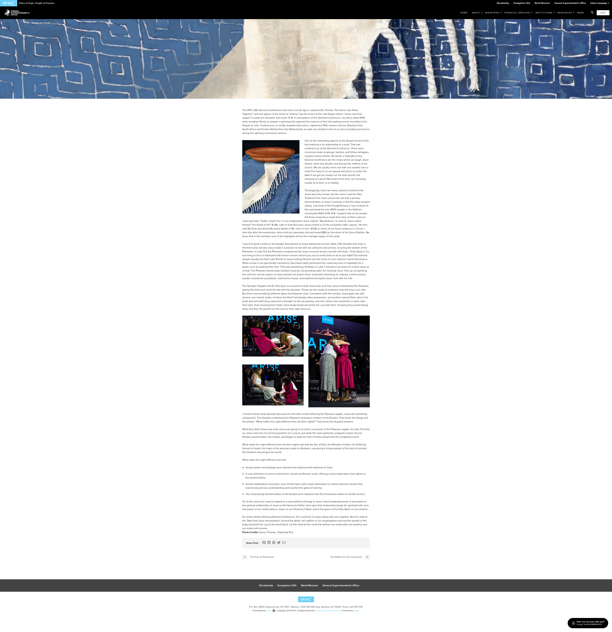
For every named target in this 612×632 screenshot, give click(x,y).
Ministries (492, 12)
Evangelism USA (522, 3)
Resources (564, 12)
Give (603, 12)
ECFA (268, 610)
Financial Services (517, 12)
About (476, 12)
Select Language (598, 3)
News (580, 12)
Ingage (356, 610)
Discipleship (503, 3)
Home (464, 12)
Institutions (543, 12)
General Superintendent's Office (570, 3)
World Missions (542, 3)
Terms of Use (321, 610)
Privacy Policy (335, 610)
